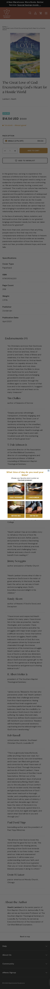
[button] (16, 491)
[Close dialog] (48, 470)
